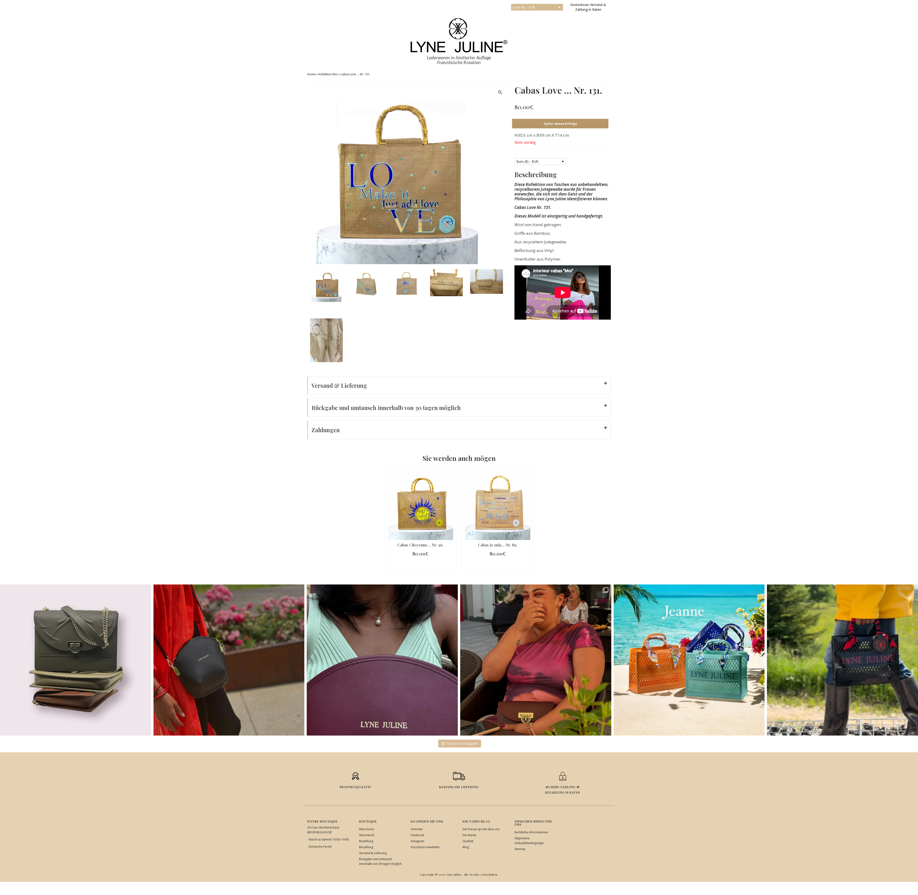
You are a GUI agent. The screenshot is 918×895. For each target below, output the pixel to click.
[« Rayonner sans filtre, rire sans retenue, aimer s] (535, 660)
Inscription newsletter (425, 847)
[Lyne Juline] (459, 35)
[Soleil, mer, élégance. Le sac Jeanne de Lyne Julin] (689, 660)
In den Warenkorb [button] (420, 564)
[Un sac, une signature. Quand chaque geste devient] (229, 660)
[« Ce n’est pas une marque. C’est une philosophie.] (382, 660)
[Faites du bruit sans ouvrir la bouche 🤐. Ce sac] (842, 660)
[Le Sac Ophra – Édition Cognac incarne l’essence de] (75, 660)
